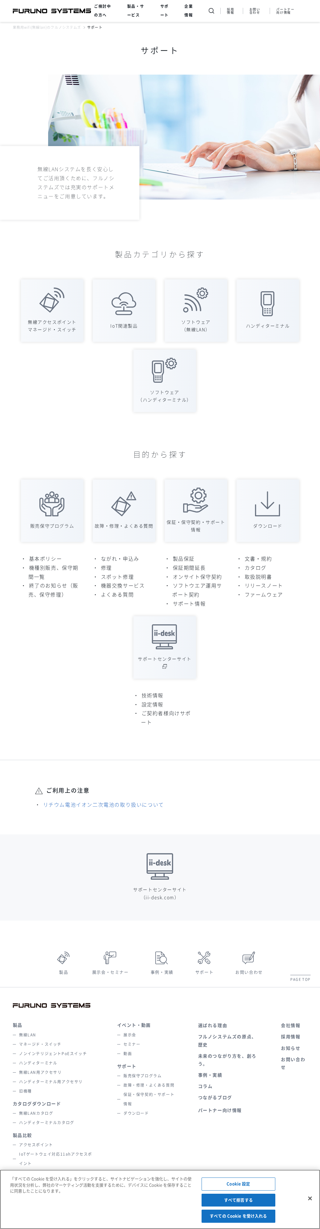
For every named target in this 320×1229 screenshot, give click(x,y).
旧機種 (25, 1091)
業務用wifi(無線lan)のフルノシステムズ (47, 27)
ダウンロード (267, 526)
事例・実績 (162, 972)
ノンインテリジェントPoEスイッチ (53, 1053)
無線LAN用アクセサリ (40, 1072)
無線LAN (27, 1035)
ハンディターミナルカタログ (46, 1122)
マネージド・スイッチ (40, 1044)
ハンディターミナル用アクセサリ (51, 1082)
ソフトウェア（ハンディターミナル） (165, 396)
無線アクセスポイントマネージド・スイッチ (52, 326)
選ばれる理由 (213, 1025)
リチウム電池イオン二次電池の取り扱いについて (103, 804)
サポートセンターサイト (165, 659)
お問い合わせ (254, 11)
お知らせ (290, 1048)
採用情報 (230, 11)
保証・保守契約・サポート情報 (196, 526)
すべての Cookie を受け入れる (238, 1216)
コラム (205, 1086)
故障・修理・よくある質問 (124, 526)
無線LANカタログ (36, 1113)
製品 (63, 972)
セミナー (131, 1044)
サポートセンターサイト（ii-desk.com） (160, 893)
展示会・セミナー (110, 972)
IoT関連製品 (124, 326)
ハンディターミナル (268, 326)
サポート (204, 972)
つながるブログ (215, 1097)
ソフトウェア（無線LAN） (196, 326)
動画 (127, 1053)
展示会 (129, 1035)
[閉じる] (310, 1198)
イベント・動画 (134, 1025)
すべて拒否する (238, 1200)
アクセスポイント (36, 1145)
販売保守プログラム (52, 526)
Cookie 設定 (238, 1184)
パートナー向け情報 (285, 11)
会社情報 (290, 1025)
